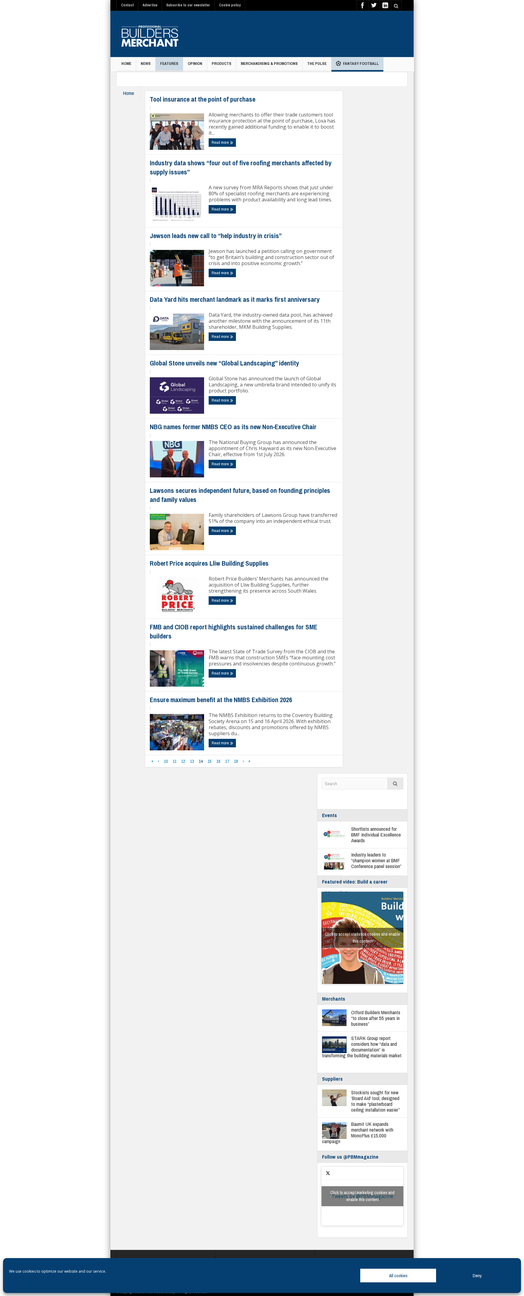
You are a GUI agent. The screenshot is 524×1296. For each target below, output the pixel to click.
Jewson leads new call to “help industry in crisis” (216, 235)
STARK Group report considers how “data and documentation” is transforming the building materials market (361, 1046)
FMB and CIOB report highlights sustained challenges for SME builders (233, 631)
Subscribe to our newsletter (188, 5)
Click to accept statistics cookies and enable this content (362, 937)
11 (174, 761)
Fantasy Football (361, 63)
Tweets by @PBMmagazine (362, 1196)
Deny (477, 1275)
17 (227, 761)
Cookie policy (229, 5)
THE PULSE (317, 63)
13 (192, 761)
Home (126, 63)
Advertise (150, 5)
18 (236, 761)
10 (166, 761)
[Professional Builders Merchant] (149, 34)
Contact (127, 5)
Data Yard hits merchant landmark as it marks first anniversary (235, 299)
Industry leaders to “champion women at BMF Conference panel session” (376, 860)
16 (218, 761)
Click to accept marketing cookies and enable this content (362, 1196)
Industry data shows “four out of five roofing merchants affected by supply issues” (240, 167)
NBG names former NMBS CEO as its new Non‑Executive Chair (233, 426)
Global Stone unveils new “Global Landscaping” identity (224, 363)
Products (221, 63)
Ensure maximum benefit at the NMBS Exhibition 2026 (221, 699)
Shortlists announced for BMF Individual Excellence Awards (376, 834)
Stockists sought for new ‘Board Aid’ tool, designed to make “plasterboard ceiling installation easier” (375, 1101)
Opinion (195, 63)
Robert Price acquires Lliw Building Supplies (209, 563)
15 (209, 761)
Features (169, 63)
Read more (221, 142)
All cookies (398, 1275)
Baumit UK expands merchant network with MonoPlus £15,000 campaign (357, 1132)
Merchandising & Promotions (269, 63)
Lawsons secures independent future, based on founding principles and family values (240, 495)
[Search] (395, 783)
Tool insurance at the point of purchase (202, 99)
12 (183, 761)
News (146, 63)
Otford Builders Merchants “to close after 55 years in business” (375, 1018)
